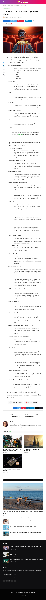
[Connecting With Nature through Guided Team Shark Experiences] (6, 533)
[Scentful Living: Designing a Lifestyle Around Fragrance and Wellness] (6, 561)
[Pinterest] (4, 68)
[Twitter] (4, 62)
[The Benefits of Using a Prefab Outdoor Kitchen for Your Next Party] (12, 441)
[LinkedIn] (4, 65)
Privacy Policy (19, 592)
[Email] (4, 71)
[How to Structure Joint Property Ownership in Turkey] (6, 521)
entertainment (10, 394)
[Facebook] (4, 59)
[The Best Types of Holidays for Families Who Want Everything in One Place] (23, 496)
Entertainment (8, 5)
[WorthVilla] (23, 2)
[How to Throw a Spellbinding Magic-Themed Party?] (12, 461)
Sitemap (33, 592)
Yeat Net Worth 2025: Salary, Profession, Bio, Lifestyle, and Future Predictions (25, 554)
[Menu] (3, 2)
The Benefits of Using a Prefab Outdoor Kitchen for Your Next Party (12, 450)
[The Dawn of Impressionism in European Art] (33, 441)
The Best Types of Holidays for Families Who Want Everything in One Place (23, 512)
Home (4, 5)
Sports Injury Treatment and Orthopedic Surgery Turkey (23, 526)
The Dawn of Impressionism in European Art (31, 450)
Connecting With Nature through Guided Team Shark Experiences (25, 532)
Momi (7, 17)
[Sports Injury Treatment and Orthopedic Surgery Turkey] (6, 527)
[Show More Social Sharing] (33, 21)
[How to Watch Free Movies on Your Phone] (23, 39)
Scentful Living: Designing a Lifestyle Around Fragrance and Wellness (26, 559)
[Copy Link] (4, 74)
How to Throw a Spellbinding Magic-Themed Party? (12, 470)
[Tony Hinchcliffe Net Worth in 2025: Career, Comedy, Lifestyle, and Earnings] (6, 548)
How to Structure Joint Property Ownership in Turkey (22, 520)
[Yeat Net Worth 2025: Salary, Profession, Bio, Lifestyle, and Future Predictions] (6, 554)
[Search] (42, 2)
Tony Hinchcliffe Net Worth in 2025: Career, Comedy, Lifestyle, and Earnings (25, 547)
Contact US (27, 592)
